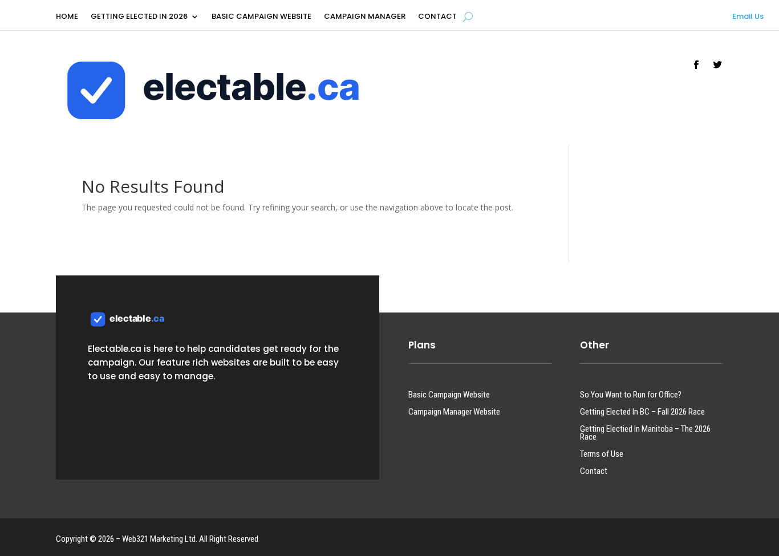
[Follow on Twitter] (718, 65)
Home (67, 17)
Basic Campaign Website (261, 17)
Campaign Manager (364, 17)
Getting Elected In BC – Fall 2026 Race (642, 412)
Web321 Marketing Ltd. (159, 539)
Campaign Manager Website (454, 412)
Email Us (748, 16)
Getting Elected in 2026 (139, 17)
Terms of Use (601, 454)
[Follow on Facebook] (696, 65)
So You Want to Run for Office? (630, 395)
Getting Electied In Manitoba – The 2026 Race (645, 433)
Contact (437, 17)
